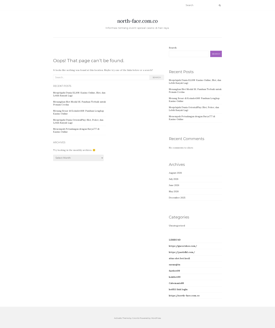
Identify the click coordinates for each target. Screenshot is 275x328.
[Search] (220, 5)
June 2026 (174, 185)
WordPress (156, 318)
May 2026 (174, 191)
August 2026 (175, 172)
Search (157, 77)
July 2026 (173, 179)
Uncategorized (177, 225)
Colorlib (135, 318)
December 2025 (177, 197)
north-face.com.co (137, 21)
